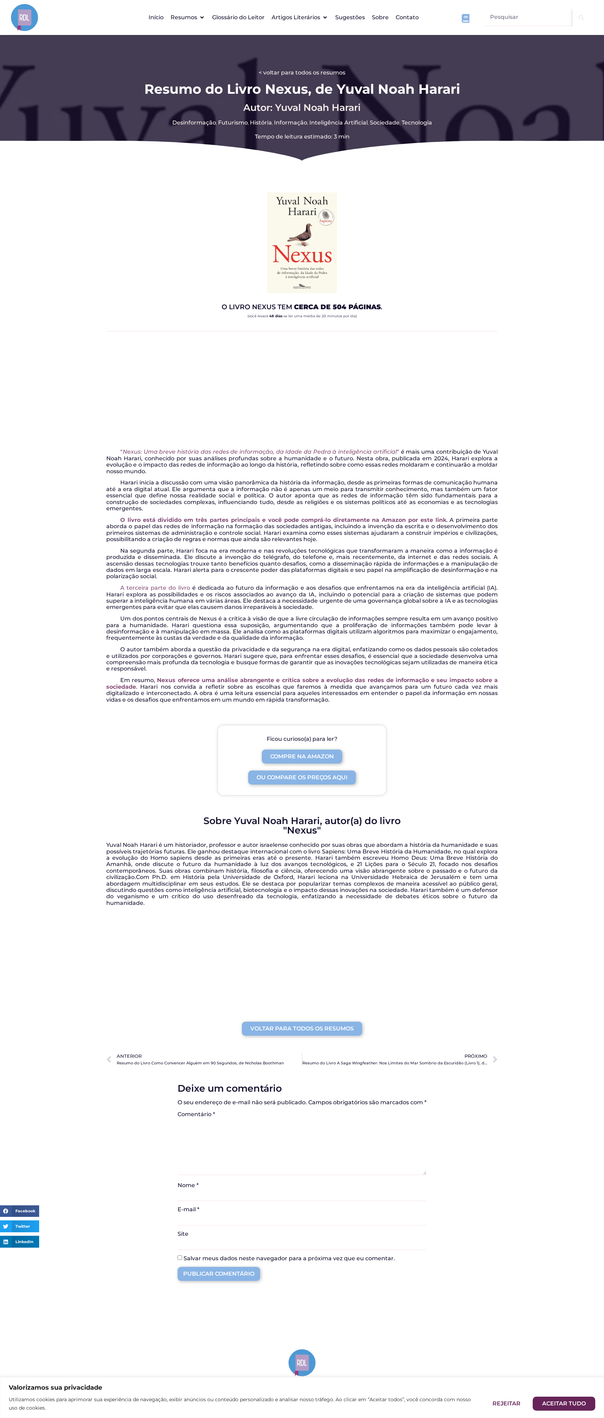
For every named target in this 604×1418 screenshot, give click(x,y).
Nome (188, 1185)
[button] (188, 17)
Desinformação (194, 123)
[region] (302, 1397)
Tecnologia (417, 123)
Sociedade (385, 123)
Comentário (196, 1114)
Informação (290, 123)
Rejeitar (506, 1403)
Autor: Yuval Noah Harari (302, 107)
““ (259, 451)
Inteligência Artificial (338, 123)
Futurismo (233, 123)
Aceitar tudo (564, 1403)
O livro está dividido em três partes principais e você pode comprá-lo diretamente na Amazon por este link (283, 520)
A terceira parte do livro (155, 587)
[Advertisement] (302, 393)
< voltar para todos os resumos (302, 72)
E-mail (188, 1209)
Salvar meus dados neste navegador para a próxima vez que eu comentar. (289, 1258)
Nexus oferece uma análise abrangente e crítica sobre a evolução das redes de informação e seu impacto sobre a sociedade (302, 683)
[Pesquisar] (581, 17)
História (261, 123)
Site (183, 1234)
